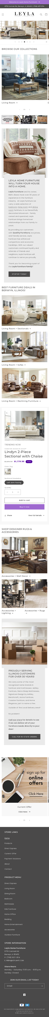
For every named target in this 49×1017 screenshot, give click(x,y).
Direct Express (11, 848)
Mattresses (9, 904)
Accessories (10, 930)
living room (23, 207)
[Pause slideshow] (46, 41)
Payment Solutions (13, 859)
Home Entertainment (14, 924)
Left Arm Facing (14, 482)
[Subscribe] (41, 986)
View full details (35, 515)
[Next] (29, 109)
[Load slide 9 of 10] (27, 41)
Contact (8, 869)
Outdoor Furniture (12, 935)
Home (7, 838)
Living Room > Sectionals (15, 328)
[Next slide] (33, 41)
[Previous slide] (15, 41)
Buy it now (24, 507)
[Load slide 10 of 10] (30, 41)
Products (8, 843)
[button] (2, 14)
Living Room (8, 103)
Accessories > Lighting (9, 611)
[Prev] (19, 109)
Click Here (22, 812)
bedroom (13, 207)
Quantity (8, 488)
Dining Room (10, 893)
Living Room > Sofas (12, 365)
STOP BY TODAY (19, 274)
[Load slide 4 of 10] (19, 41)
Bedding (8, 919)
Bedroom (8, 899)
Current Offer (10, 853)
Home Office (10, 914)
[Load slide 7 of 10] (21, 41)
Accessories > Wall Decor (15, 576)
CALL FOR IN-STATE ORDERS (24, 737)
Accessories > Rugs (35, 610)
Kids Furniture (10, 909)
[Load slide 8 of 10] (24, 41)
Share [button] (9, 515)
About (7, 864)
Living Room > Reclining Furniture (20, 401)
